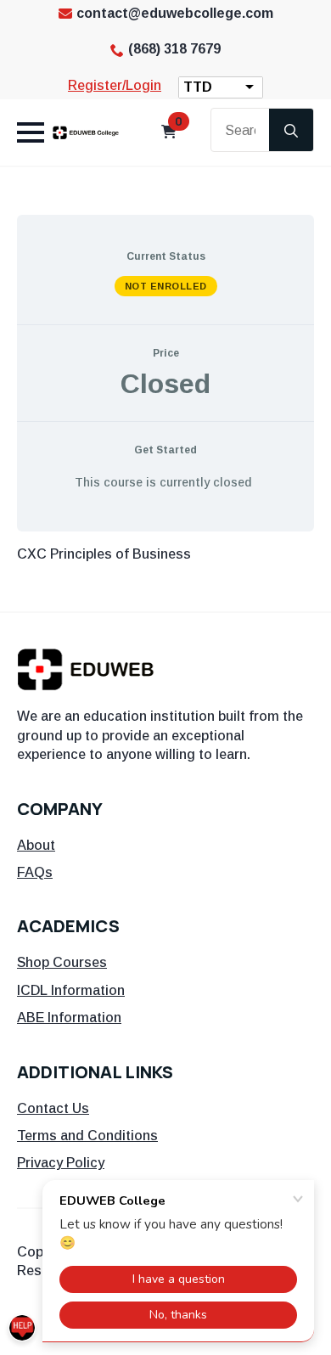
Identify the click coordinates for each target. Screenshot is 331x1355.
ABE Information (69, 1017)
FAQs (35, 872)
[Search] (291, 131)
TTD (197, 87)
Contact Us (53, 1108)
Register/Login (114, 85)
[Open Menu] (30, 132)
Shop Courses (62, 962)
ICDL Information (71, 990)
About (36, 845)
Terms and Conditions (87, 1135)
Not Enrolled (166, 286)
